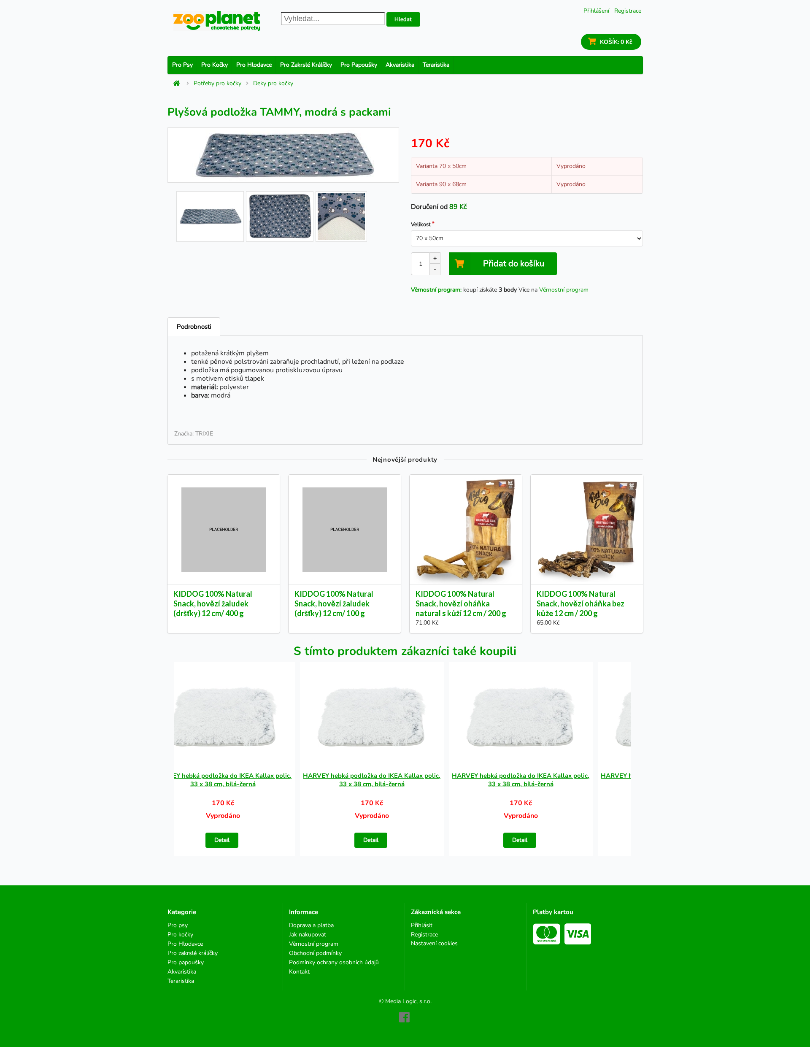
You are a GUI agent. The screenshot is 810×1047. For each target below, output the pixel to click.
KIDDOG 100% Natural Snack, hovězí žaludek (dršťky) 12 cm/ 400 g (212, 603)
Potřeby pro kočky (217, 84)
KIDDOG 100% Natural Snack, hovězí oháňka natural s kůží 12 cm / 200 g (461, 603)
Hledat (403, 19)
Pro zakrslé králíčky (306, 65)
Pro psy (182, 65)
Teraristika (436, 65)
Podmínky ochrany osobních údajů (334, 962)
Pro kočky (214, 65)
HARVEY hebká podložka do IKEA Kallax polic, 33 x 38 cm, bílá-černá (223, 779)
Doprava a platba (311, 925)
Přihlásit (421, 925)
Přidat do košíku (513, 263)
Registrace (627, 11)
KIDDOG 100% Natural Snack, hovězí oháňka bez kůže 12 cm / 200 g (580, 603)
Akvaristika (400, 65)
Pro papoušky (358, 65)
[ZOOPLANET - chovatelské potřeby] (216, 21)
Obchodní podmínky (315, 953)
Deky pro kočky (273, 84)
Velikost (421, 224)
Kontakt (299, 971)
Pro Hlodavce (254, 65)
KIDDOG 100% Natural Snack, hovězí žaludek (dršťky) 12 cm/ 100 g (333, 603)
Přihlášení (596, 11)
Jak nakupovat (307, 935)
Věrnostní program (564, 290)
